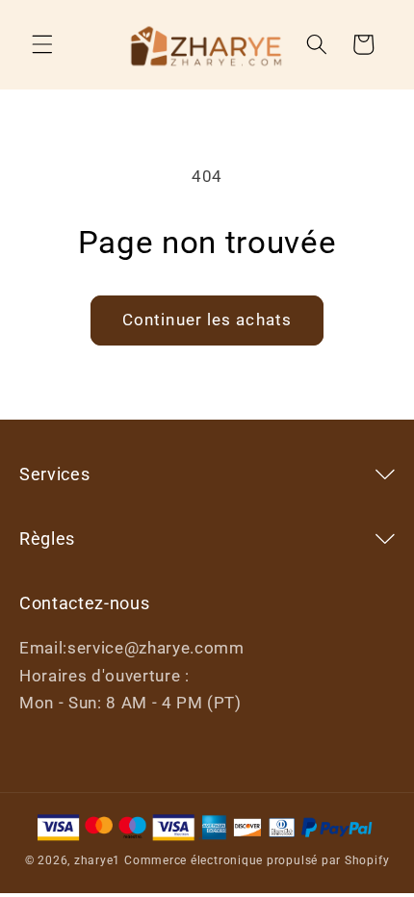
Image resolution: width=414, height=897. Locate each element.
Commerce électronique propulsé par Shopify (256, 860)
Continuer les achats (207, 320)
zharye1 (97, 860)
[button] (42, 44)
